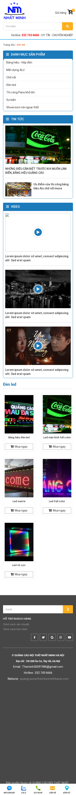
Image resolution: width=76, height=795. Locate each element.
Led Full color (57, 501)
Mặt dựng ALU (15, 70)
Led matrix (19, 501)
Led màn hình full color (57, 437)
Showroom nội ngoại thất (22, 107)
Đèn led (11, 84)
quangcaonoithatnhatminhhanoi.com (44, 678)
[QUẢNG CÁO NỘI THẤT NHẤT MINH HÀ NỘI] (14, 10)
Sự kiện (11, 99)
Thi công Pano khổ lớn (20, 92)
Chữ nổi (11, 77)
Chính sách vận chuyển (16, 624)
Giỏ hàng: (64, 11)
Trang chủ (9, 44)
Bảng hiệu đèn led (19, 437)
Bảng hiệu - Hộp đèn (19, 62)
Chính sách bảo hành (15, 629)
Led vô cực (19, 565)
